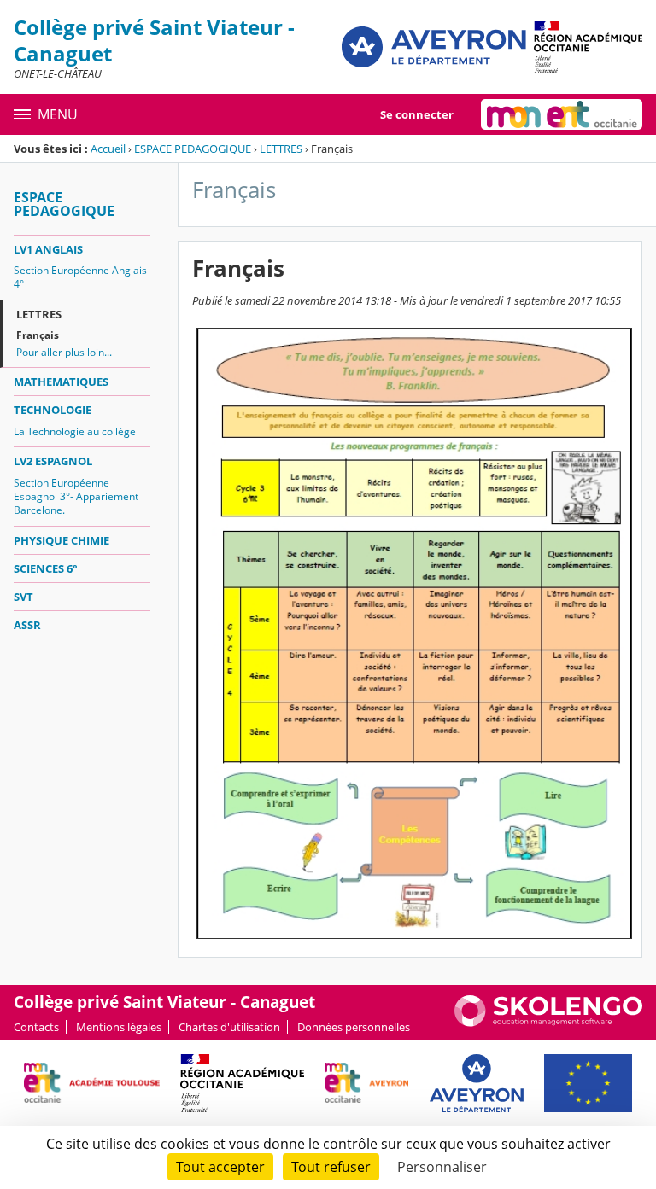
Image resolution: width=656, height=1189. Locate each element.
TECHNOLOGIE (52, 409)
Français (37, 335)
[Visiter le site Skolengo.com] (548, 1022)
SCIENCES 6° (46, 568)
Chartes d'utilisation (229, 1027)
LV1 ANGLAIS (48, 249)
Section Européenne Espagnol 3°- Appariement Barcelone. (76, 496)
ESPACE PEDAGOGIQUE (192, 148)
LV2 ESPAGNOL (53, 461)
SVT (23, 596)
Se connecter (417, 114)
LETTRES (281, 148)
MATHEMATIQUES (61, 381)
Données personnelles (353, 1027)
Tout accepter (220, 1166)
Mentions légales (118, 1027)
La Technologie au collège (75, 431)
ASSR (27, 624)
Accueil (108, 148)
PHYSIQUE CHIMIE (61, 540)
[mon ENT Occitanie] (561, 114)
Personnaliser (442, 1166)
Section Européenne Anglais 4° (80, 277)
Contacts (36, 1027)
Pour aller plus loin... (64, 352)
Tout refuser (331, 1166)
